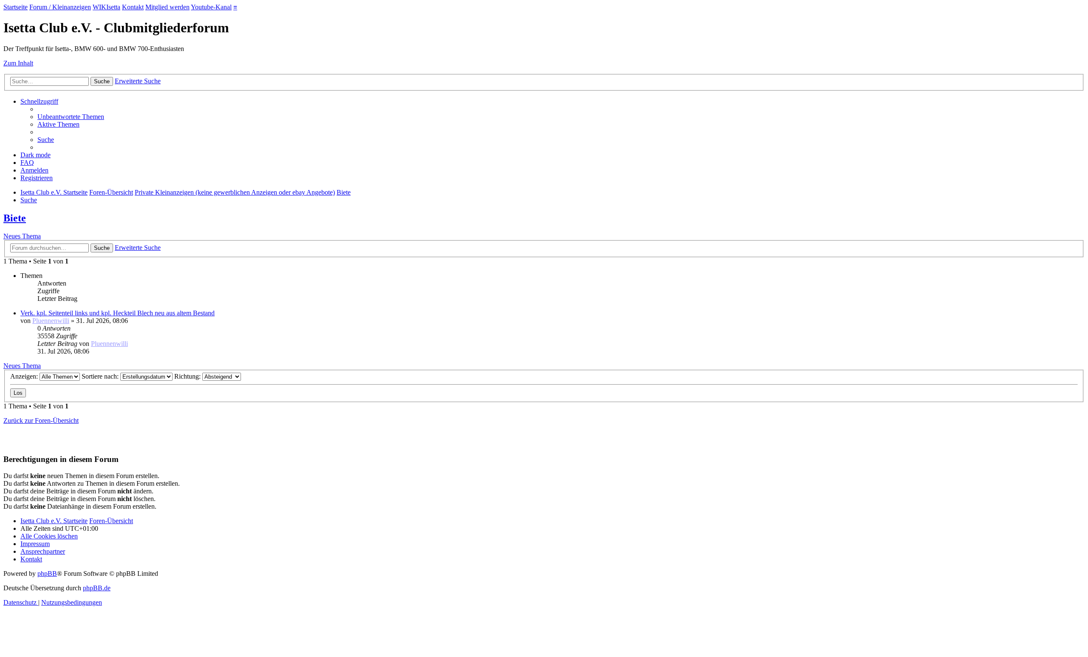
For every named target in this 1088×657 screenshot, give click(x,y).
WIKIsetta (106, 7)
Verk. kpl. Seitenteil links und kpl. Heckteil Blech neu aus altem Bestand (117, 313)
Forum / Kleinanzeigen (60, 7)
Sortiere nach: (101, 376)
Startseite (15, 7)
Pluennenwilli (50, 320)
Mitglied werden (167, 7)
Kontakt (133, 7)
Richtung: (188, 376)
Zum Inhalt (18, 63)
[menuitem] (70, 116)
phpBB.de (96, 588)
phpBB (47, 573)
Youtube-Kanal (211, 7)
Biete (14, 218)
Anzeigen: (25, 376)
